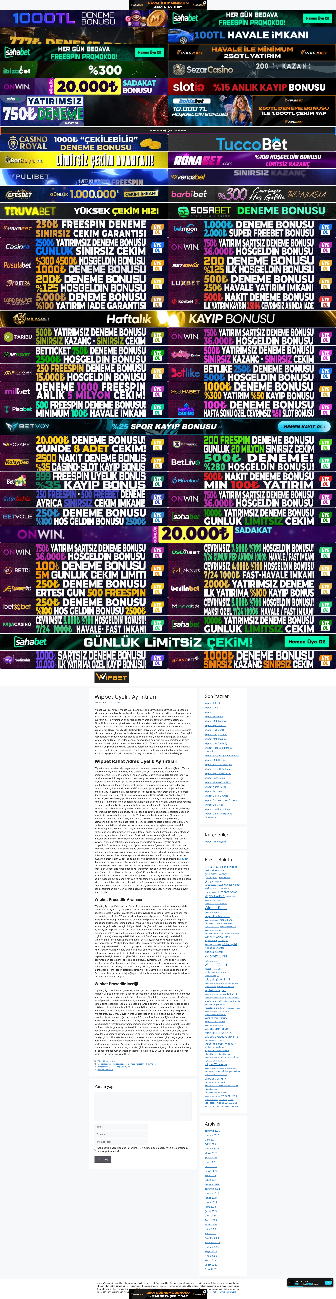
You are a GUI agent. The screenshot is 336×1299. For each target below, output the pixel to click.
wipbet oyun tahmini (211, 1011)
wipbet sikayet (214, 1036)
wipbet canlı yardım (229, 1106)
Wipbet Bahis (216, 908)
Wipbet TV (231, 1043)
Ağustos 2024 (212, 1184)
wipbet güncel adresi (215, 972)
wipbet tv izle (210, 1054)
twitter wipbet (212, 892)
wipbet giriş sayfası (211, 961)
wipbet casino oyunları (214, 933)
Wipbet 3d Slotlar (105, 1070)
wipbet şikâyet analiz (226, 1100)
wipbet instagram (215, 990)
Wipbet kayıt (230, 994)
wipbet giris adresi (213, 944)
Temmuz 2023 (212, 1242)
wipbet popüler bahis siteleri (214, 1025)
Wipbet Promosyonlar (107, 1061)
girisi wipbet (211, 877)
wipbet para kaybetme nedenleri (215, 1015)
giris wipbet (224, 877)
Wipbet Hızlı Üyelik (214, 730)
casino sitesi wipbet (215, 870)
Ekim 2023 (210, 1229)
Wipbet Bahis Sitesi (217, 916)
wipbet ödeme (211, 1089)
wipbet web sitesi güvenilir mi (215, 1061)
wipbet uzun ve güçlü (212, 1057)
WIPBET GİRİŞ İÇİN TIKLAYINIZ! (168, 130)
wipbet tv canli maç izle (217, 1050)
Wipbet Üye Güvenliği (216, 743)
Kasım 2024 (211, 1171)
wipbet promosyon (217, 1028)
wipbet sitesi (231, 1037)
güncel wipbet (232, 884)
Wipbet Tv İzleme (214, 716)
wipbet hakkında (210, 987)
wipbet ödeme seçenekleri (216, 1092)
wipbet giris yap (105, 1064)
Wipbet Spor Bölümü (215, 725)
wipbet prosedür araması (124, 1064)
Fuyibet (184, 858)
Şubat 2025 (211, 1157)
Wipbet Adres (228, 891)
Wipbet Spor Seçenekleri (218, 773)
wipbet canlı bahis (228, 927)
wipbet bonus (227, 920)
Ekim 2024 (210, 1175)
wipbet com (211, 940)
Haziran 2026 (212, 1135)
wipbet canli (210, 923)
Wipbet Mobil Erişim (215, 760)
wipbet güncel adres (213, 969)
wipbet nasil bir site (232, 1001)
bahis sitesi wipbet (213, 867)
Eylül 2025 (210, 1144)
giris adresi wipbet (216, 874)
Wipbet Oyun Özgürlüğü (217, 769)
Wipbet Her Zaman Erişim (218, 764)
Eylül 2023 (210, 1233)
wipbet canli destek (225, 923)
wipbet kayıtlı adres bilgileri (214, 998)
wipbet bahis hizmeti (212, 912)
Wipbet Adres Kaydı (215, 787)
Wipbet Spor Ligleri (215, 778)
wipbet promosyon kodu (218, 1032)
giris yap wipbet (214, 881)
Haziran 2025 (212, 1148)
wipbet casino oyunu (232, 933)
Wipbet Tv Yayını (213, 791)
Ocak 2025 (210, 1162)
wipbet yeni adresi (231, 1071)
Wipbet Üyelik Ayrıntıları (217, 809)
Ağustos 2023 (212, 1238)
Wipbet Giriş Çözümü (216, 734)
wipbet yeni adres (212, 1071)
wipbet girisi (229, 944)
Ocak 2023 (210, 1269)
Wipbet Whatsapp (216, 1064)
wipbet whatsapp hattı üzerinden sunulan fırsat (220, 1068)
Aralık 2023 (211, 1220)
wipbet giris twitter (214, 948)
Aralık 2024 (211, 1166)
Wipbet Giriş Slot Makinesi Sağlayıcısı (114, 1067)
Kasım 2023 (211, 1224)
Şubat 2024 (211, 1211)
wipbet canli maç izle (212, 927)
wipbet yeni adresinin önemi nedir (216, 1075)
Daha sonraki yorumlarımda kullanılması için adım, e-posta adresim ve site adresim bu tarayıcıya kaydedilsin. (142, 1150)
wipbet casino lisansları (213, 930)
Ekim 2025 (210, 1139)
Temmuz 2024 (212, 1189)
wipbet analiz (231, 897)
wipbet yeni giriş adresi (215, 1082)
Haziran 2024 (212, 1193)
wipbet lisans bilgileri (232, 998)
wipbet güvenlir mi (217, 979)
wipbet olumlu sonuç (233, 1008)
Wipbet (208, 712)
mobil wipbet (224, 888)
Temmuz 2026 (212, 1130)
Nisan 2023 (211, 1256)
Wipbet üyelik (229, 1096)
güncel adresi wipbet (214, 885)
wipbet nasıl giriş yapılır (215, 1004)
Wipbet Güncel (216, 965)
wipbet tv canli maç (215, 1047)
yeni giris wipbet (232, 1103)
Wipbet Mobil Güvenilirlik (218, 782)
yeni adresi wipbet (214, 1102)
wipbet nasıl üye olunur (215, 1008)
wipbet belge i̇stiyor (211, 920)
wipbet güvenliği (233, 983)
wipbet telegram (214, 1043)
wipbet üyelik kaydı (211, 1100)
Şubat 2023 (211, 1265)
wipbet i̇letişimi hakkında (213, 994)
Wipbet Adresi (212, 703)
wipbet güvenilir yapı (212, 976)
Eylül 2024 (210, 1180)
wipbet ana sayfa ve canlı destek (216, 904)
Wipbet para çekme (215, 1021)
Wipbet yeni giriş (216, 1078)
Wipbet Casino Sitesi (217, 937)
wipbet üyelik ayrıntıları (146, 1064)
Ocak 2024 (210, 1215)
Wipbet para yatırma (216, 1017)
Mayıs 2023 (211, 1251)
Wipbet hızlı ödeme (225, 986)
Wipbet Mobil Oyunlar (216, 739)
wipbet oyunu (224, 1011)
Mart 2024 (210, 1206)
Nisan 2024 (211, 1202)
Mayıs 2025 (211, 1153)
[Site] (84, 229)
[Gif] (168, 319)
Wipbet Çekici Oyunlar (216, 796)
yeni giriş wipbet (212, 1106)
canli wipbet (229, 866)
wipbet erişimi (223, 941)
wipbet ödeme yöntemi (212, 1096)
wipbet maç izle (213, 1001)
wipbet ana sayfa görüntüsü (214, 900)
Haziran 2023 (212, 1247)
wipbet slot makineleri (214, 1040)
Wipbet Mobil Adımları (216, 721)
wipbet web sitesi (229, 1057)
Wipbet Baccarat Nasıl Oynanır (221, 800)
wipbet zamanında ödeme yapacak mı (221, 1085)
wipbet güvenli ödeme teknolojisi (216, 983)
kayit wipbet (211, 888)
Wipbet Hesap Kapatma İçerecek (222, 755)
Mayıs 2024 (211, 1197)
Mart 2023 (210, 1260)
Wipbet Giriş (211, 707)
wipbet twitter (224, 1054)
